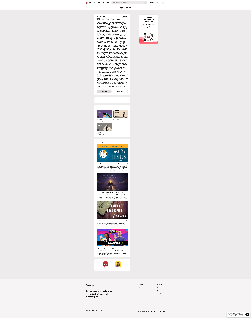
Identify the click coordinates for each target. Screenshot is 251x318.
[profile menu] (162, 2)
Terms (102, 310)
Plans (103, 2)
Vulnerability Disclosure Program (92, 312)
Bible (99, 2)
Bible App (105, 267)
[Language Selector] (157, 2)
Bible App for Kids (118, 267)
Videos (107, 2)
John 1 (102, 119)
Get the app (151, 2)
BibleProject (101, 121)
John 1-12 (103, 132)
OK (247, 314)
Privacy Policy (97, 310)
